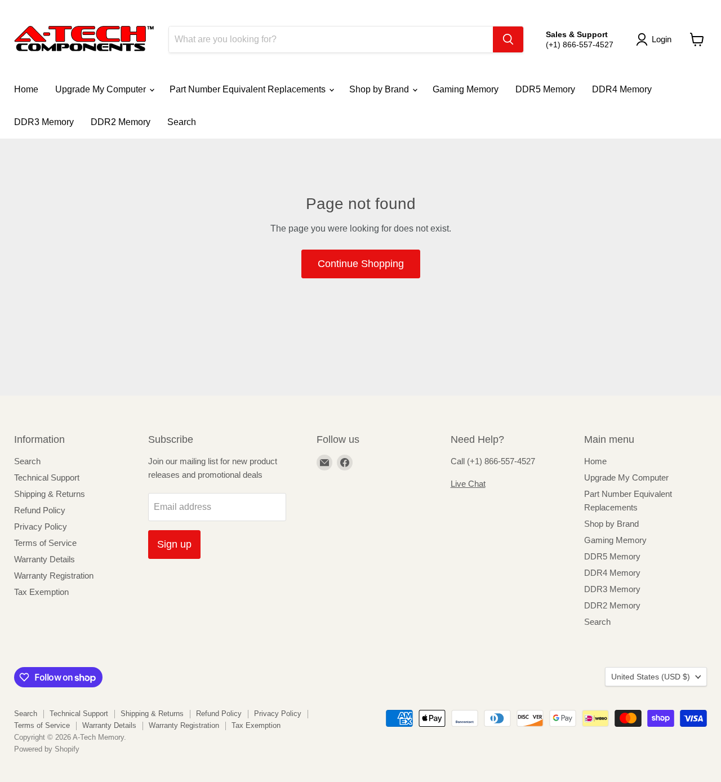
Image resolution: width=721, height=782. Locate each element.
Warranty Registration (54, 575)
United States (650, 676)
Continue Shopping (361, 263)
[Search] (508, 39)
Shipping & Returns (49, 494)
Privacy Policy (40, 526)
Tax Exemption (41, 592)
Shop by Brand (380, 89)
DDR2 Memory (120, 122)
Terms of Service (45, 543)
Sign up (174, 544)
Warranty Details (44, 559)
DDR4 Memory (622, 89)
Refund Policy (39, 510)
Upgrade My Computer (101, 89)
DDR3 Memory (44, 122)
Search (181, 122)
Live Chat (468, 483)
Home (26, 89)
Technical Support (46, 477)
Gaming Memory (466, 89)
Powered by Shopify (46, 749)
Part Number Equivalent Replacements (249, 89)
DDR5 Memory (545, 89)
